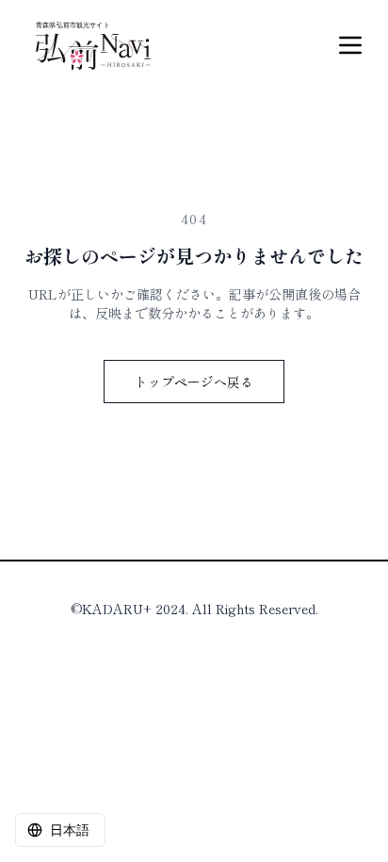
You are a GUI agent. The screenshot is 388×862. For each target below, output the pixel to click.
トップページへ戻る (194, 381)
